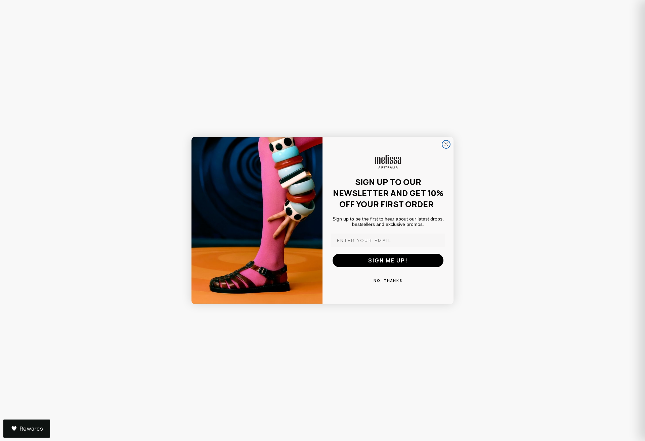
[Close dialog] (446, 144)
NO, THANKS (388, 280)
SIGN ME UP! (388, 260)
